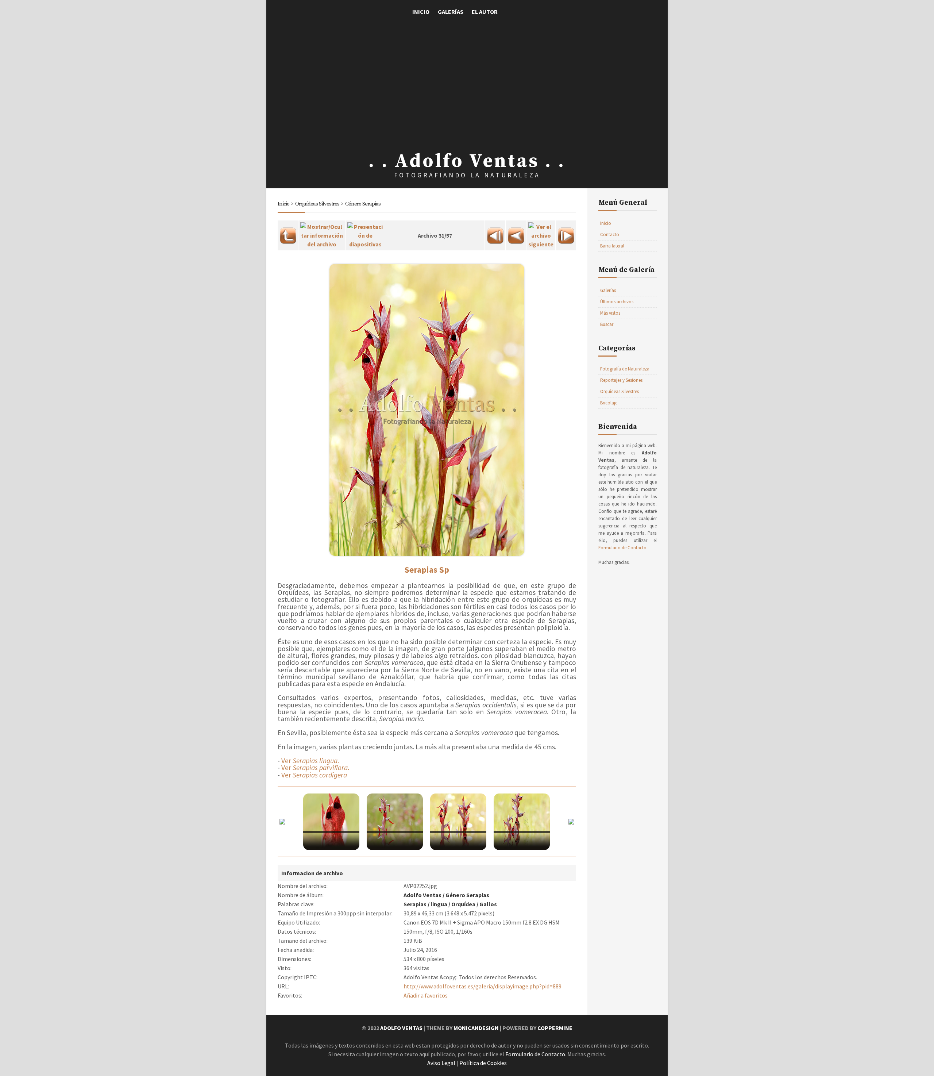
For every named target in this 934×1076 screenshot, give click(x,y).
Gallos (488, 904)
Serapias (415, 904)
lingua (439, 904)
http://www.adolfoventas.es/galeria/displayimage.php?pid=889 (482, 986)
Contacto (609, 234)
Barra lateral (612, 246)
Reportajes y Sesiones (621, 380)
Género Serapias (363, 203)
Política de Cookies (483, 1063)
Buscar (606, 324)
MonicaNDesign (476, 1027)
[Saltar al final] (566, 233)
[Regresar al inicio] (495, 233)
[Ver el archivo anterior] (516, 233)
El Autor (485, 11)
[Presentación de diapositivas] (365, 233)
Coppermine (554, 1027)
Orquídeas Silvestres (317, 203)
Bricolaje (608, 403)
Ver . (310, 760)
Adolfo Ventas (422, 895)
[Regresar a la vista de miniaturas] (288, 233)
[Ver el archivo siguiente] (540, 233)
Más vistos (610, 313)
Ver (314, 775)
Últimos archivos (616, 302)
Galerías (450, 11)
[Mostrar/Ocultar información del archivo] (321, 233)
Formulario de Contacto (622, 548)
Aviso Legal (441, 1063)
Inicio (420, 11)
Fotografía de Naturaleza (624, 369)
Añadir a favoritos (426, 995)
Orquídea (463, 904)
